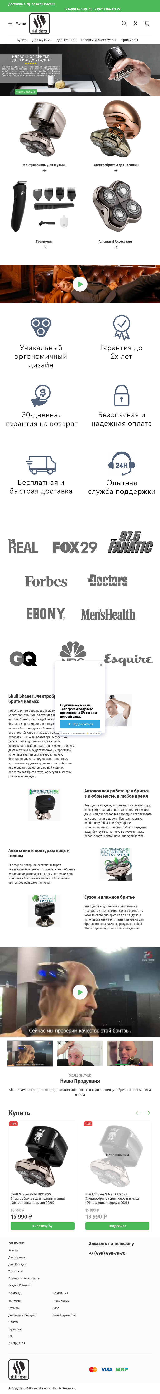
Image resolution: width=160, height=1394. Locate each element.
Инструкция (16, 1343)
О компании (61, 1301)
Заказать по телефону (111, 1243)
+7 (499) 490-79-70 (107, 1253)
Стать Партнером (64, 1315)
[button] (30, 1053)
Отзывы (13, 1308)
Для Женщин (17, 1264)
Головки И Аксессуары (98, 40)
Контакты (14, 1301)
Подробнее (117, 1226)
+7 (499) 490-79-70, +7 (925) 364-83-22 (92, 9)
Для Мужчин (42, 40)
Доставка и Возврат (22, 1315)
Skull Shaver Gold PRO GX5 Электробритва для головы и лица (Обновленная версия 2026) (38, 1198)
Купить (22, 40)
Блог (55, 1308)
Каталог (13, 1250)
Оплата (13, 1322)
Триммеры (129, 40)
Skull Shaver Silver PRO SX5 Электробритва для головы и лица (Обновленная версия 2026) (112, 1198)
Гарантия (14, 1329)
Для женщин (66, 40)
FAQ (10, 1336)
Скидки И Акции (19, 1285)
